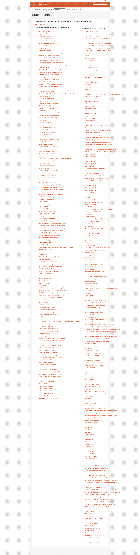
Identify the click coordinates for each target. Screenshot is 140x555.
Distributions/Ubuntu (90, 190)
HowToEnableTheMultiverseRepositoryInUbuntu (97, 247)
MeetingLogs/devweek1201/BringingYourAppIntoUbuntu (99, 326)
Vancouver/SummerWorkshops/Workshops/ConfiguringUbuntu (101, 499)
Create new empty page (39, 24)
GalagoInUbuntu (89, 223)
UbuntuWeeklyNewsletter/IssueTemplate (49, 371)
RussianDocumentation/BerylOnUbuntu (95, 408)
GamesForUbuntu (89, 226)
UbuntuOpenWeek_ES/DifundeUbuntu (95, 475)
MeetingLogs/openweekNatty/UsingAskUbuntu (97, 338)
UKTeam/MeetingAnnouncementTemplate (50, 345)
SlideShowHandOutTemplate (46, 280)
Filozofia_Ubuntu (89, 216)
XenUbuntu (88, 521)
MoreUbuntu (88, 348)
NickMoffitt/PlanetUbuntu (91, 367)
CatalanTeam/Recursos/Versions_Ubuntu (95, 139)
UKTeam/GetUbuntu (90, 461)
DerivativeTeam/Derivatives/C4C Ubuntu (95, 175)
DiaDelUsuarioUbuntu (90, 187)
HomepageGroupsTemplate (46, 125)
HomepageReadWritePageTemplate (48, 132)
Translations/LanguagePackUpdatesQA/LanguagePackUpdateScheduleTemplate (59, 321)
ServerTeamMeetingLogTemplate (47, 268)
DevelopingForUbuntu (90, 185)
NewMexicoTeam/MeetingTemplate (48, 211)
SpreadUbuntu (88, 427)
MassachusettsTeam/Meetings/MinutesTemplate (51, 189)
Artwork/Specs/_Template (45, 48)
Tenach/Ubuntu (89, 441)
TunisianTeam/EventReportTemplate (48, 328)
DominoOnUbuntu (89, 192)
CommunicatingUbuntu (91, 154)
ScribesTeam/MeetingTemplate (47, 264)
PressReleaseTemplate (45, 242)
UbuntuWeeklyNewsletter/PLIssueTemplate (50, 374)
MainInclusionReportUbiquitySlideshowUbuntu (97, 302)
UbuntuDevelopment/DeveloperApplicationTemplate (52, 355)
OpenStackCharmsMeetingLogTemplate (49, 235)
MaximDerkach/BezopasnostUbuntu (94, 314)
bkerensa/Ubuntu (89, 530)
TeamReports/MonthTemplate (46, 307)
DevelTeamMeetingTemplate (46, 91)
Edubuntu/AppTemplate (45, 96)
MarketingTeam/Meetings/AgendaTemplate (50, 184)
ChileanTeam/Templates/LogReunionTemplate (51, 72)
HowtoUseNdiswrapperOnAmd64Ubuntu (95, 250)
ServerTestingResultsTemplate (47, 276)
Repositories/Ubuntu (90, 403)
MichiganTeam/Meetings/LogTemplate (49, 197)
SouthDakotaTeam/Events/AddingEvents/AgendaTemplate (54, 288)
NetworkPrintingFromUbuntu (92, 353)
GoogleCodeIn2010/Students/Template (49, 115)
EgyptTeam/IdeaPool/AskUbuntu (93, 202)
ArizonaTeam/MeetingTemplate (47, 36)
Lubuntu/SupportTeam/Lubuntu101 (94, 70)
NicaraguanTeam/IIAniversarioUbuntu (95, 362)
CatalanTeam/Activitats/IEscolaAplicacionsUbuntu (98, 130)
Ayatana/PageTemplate (45, 50)
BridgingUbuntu (89, 116)
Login (75, 9)
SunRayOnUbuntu (89, 434)
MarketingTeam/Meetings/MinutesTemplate (50, 187)
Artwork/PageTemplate (45, 45)
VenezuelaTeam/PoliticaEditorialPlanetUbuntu (97, 506)
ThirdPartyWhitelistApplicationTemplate (49, 314)
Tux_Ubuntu (88, 449)
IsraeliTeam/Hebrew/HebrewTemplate (49, 141)
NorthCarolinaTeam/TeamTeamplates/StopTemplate (52, 223)
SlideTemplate (42, 285)
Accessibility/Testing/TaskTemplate (48, 31)
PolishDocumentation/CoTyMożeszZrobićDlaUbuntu (98, 394)
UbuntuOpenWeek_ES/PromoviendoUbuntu (96, 477)
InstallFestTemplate (44, 137)
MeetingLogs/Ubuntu (90, 317)
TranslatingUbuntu (90, 446)
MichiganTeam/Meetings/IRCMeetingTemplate (51, 194)
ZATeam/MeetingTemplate (46, 393)
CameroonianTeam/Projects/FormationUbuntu (97, 125)
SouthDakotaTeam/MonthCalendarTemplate (50, 292)
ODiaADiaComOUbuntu (91, 370)
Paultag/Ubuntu (89, 379)
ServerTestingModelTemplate (46, 273)
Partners (107, 0)
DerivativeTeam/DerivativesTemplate (49, 79)
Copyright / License (60, 553)
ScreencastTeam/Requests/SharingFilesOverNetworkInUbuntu (101, 410)
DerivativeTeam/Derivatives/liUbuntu (95, 180)
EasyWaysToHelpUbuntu (91, 199)
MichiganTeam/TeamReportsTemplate (48, 199)
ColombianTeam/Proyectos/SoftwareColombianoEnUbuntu (100, 151)
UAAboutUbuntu (89, 451)
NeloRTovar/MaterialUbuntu (92, 350)
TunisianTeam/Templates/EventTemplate (49, 331)
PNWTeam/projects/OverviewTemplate (49, 237)
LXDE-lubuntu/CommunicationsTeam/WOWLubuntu (98, 38)
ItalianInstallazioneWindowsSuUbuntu (95, 271)
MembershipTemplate (44, 192)
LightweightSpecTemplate (45, 168)
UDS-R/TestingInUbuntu (91, 458)
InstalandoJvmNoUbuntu (91, 255)
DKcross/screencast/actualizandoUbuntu (95, 168)
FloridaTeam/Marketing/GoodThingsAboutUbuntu (97, 219)
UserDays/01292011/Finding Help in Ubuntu (96, 487)
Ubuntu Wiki (70, 9)
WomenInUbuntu (89, 516)
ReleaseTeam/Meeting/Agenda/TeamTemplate (51, 256)
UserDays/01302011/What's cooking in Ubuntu (97, 494)
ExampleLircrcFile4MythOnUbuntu (94, 211)
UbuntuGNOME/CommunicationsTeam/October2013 (98, 50)
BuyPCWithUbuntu (90, 118)
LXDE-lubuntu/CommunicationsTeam (94, 31)
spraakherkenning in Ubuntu (92, 542)
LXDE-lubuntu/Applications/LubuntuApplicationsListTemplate (55, 158)
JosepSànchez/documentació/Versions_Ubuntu (97, 276)
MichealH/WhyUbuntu (90, 343)
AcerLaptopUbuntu (90, 75)
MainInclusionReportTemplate (46, 180)
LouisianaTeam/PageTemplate (47, 173)
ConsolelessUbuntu (90, 159)
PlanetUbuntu (88, 389)
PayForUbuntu (88, 382)
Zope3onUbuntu (89, 525)
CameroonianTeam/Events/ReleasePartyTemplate (52, 57)
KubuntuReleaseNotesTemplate (47, 153)
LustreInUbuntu (89, 295)
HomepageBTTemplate (45, 122)
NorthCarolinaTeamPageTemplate (47, 232)
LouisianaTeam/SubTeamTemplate (48, 175)
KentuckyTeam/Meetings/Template (48, 146)
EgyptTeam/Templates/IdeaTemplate (48, 103)
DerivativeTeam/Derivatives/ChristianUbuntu (97, 178)
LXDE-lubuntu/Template (45, 163)
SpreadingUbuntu (89, 429)
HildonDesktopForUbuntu (91, 245)
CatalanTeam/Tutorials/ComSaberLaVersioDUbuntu (98, 142)
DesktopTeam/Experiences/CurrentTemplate (50, 84)
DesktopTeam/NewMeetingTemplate (48, 89)
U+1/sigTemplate (43, 336)
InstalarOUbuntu (89, 257)
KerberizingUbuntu (90, 281)
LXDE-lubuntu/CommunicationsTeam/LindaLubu (97, 34)
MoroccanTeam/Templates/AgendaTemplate (50, 204)
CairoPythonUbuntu (90, 120)
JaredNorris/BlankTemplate (46, 144)
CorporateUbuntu (89, 166)
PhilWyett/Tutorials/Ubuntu (92, 384)
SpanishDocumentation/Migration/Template (50, 297)
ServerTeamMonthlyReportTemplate (48, 271)
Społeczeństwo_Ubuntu (91, 425)
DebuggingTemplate (44, 77)
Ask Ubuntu (88, 84)
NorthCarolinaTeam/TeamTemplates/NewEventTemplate (53, 230)
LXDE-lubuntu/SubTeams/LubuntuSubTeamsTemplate (53, 161)
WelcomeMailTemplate (45, 383)
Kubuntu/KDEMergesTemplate (46, 151)
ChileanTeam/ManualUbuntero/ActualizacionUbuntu (98, 144)
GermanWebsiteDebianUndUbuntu (94, 228)
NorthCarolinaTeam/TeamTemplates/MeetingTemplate (53, 228)
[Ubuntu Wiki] (39, 4)
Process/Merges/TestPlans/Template (48, 244)
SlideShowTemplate (44, 283)
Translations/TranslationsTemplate (48, 326)
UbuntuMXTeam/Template (45, 359)
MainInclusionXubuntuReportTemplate (49, 182)
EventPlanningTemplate (45, 105)
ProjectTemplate (43, 252)
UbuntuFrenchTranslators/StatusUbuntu (95, 470)
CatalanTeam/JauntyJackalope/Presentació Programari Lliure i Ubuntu (103, 135)
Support (102, 0)
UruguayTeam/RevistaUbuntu (92, 485)
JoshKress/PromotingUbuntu (92, 278)
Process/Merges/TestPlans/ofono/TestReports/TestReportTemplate (56, 247)
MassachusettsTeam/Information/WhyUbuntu (97, 310)
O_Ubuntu (87, 372)
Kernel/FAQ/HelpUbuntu (91, 283)
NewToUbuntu (88, 358)
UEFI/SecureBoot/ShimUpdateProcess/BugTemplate (52, 338)
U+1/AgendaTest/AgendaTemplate (48, 333)
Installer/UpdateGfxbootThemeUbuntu (95, 266)
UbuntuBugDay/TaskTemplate (46, 350)
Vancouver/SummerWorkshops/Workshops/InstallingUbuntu (100, 501)
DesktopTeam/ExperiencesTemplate (48, 86)
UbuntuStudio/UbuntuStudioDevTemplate (50, 369)
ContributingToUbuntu (90, 163)
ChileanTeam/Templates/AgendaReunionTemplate (52, 69)
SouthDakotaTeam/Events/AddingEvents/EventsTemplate (54, 290)
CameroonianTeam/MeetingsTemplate (49, 60)
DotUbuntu (88, 195)
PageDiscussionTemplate (45, 240)
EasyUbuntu (88, 197)
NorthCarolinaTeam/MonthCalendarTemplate (50, 220)
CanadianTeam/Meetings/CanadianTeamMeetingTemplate (54, 65)
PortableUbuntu (89, 398)
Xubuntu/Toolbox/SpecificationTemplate (49, 391)
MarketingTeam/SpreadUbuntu (93, 307)
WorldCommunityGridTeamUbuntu (94, 518)
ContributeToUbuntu (90, 161)
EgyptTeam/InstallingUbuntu (92, 204)
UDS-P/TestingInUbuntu (91, 453)
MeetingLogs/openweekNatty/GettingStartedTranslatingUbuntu (101, 334)
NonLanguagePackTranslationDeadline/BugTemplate (52, 216)
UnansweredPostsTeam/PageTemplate (49, 379)
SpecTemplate (42, 300)
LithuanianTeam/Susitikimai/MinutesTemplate (51, 170)
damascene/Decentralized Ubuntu (94, 533)
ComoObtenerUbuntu (90, 156)
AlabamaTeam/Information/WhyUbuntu (95, 77)
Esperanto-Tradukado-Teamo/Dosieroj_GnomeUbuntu (99, 209)
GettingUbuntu (89, 235)
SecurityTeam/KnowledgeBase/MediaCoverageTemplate (53, 266)
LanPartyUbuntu (89, 290)
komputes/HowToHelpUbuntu (92, 537)
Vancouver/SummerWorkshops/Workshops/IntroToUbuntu (100, 504)
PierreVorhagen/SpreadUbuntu (93, 386)
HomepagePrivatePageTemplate (47, 127)
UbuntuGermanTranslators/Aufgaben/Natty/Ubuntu (98, 473)
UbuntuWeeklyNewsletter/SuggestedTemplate (51, 376)
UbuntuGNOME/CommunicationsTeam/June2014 (97, 48)
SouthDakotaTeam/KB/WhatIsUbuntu (94, 420)
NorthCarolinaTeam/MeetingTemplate (48, 218)
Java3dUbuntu (88, 274)
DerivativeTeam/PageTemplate (47, 81)
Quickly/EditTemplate (44, 254)
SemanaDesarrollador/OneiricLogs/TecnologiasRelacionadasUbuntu (102, 415)
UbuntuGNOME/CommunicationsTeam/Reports (97, 53)
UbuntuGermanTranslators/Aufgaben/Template (51, 357)
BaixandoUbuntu (89, 103)
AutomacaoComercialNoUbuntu (93, 96)
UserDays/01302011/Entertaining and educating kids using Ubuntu (102, 492)
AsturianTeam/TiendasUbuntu (92, 92)
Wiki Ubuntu (88, 513)
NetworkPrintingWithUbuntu (92, 355)
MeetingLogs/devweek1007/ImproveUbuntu (96, 319)
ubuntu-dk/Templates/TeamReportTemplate (50, 398)
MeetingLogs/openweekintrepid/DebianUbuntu (97, 341)
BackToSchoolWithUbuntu (91, 101)
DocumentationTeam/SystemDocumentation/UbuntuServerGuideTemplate (58, 93)
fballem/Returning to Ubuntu (92, 535)
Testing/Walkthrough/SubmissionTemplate (50, 309)
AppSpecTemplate (43, 34)
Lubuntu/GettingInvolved (91, 63)
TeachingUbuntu (89, 439)
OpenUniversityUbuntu (91, 377)
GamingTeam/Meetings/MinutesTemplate (49, 113)
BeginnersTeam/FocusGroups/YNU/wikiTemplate (51, 53)
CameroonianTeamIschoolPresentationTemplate (51, 62)
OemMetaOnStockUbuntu (91, 374)
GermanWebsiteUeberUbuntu (92, 233)
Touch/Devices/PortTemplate (46, 316)
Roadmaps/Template (44, 259)
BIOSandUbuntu (89, 99)
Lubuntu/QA (88, 65)
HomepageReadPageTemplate (47, 129)
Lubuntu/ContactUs (90, 58)
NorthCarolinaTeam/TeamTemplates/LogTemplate (52, 225)
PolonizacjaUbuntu (90, 396)
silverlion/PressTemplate (45, 395)
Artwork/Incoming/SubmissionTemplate (49, 43)
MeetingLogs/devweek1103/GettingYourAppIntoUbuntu (99, 324)
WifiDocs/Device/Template (46, 386)
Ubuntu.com (91, 0)
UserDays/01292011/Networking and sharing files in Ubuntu (100, 489)
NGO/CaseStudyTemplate (45, 208)
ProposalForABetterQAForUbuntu (93, 401)
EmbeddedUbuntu (89, 207)
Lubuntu (87, 55)
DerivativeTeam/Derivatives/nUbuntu (95, 183)
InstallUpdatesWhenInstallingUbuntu (94, 264)
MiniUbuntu (88, 346)
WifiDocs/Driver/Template (45, 388)
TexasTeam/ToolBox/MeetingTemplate (49, 312)
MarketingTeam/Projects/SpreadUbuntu (95, 305)
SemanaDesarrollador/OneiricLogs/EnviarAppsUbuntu (99, 413)
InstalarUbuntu (89, 259)
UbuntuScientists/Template (46, 362)
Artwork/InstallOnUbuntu (91, 82)
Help (80, 9)
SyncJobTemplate (43, 302)
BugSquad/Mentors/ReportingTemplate (49, 55)
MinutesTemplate (43, 201)
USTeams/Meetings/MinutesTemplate (48, 347)
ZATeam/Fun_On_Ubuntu (91, 523)
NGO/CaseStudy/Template (45, 206)
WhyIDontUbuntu (89, 511)
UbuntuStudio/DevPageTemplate (47, 364)
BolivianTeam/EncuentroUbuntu (93, 113)
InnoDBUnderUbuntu (90, 252)
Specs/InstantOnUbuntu (91, 422)
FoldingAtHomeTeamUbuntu (92, 221)
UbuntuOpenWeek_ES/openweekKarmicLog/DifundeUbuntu (100, 480)
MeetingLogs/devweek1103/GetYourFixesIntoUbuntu (98, 322)
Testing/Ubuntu (89, 444)
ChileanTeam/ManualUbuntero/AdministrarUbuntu (98, 147)
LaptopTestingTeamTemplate (46, 165)
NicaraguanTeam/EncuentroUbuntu (94, 360)
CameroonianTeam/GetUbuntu (93, 123)
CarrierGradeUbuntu (90, 127)
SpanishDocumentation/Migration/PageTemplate (51, 295)
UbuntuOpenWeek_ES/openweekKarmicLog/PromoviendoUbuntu (102, 482)
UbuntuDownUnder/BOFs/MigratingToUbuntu (96, 468)
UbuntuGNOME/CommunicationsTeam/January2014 (98, 45)
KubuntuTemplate (43, 156)
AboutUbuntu (88, 72)
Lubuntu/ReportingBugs (91, 67)
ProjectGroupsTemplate (45, 249)
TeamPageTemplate (44, 304)
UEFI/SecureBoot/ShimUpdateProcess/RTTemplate (52, 340)
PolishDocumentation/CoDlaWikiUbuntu (95, 391)
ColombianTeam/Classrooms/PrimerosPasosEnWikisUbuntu (100, 149)
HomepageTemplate (44, 134)
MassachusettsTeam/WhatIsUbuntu (94, 312)
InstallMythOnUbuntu (90, 262)
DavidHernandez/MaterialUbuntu (93, 173)
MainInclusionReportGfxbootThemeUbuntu (96, 300)
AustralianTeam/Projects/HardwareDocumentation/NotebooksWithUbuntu (104, 94)
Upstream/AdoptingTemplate (46, 381)
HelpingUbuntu (89, 242)
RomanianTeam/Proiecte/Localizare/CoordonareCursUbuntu (100, 405)
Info (43, 9)
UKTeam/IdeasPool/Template (46, 343)
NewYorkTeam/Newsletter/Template (48, 213)
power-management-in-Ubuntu (93, 540)
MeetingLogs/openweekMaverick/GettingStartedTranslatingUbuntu (102, 329)
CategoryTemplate (44, 67)
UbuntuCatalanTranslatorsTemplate (48, 352)
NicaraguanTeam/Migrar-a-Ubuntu (94, 365)
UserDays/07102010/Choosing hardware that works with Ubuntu (102, 497)
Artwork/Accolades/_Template (47, 38)
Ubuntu (87, 463)
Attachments (48, 9)
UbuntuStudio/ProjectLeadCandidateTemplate (51, 367)
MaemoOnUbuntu (89, 298)
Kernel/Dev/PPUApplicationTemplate (48, 149)
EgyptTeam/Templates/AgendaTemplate (49, 101)
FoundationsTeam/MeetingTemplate (48, 108)
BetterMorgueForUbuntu (91, 106)
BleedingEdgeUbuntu (90, 108)
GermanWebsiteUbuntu (91, 231)
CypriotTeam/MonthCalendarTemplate (49, 74)
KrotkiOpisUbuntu (89, 286)
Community (97, 0)
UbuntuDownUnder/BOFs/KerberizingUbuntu (96, 465)
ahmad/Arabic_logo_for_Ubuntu (93, 528)
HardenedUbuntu (89, 240)
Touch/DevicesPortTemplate (46, 319)
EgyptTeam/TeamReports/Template (48, 98)
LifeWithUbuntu (89, 293)
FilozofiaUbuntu (89, 214)
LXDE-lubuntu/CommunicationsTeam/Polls (96, 36)
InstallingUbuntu (89, 269)
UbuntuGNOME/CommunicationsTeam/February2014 (98, 43)
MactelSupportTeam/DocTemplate (48, 177)
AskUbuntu (88, 87)
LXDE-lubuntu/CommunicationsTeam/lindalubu (97, 41)
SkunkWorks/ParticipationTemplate (48, 278)
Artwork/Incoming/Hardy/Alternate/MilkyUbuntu (97, 80)
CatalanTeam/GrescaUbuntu (92, 132)
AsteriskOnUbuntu (90, 89)
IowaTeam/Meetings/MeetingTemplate (49, 139)
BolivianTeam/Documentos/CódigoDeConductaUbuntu (99, 111)
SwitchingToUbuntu (90, 437)
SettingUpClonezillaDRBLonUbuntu (94, 418)
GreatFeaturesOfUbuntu (91, 238)
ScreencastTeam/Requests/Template (48, 261)
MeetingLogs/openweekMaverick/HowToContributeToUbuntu (100, 331)
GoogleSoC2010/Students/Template (48, 117)
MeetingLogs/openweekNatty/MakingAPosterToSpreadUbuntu (101, 336)
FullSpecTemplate (43, 110)
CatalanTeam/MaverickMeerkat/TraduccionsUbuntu (98, 137)
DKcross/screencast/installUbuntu (94, 171)
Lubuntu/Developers (90, 60)
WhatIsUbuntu (88, 509)
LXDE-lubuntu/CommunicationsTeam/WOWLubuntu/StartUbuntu (101, 288)
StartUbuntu (41, 14)
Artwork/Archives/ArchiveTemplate (48, 41)
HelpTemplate (42, 120)
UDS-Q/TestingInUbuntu (91, 456)
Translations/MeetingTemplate (47, 324)
